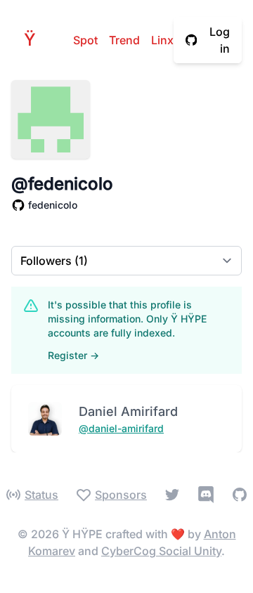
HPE (33, 40)
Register (73, 355)
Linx (162, 40)
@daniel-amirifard (121, 428)
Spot (85, 40)
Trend (124, 40)
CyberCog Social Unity (161, 551)
